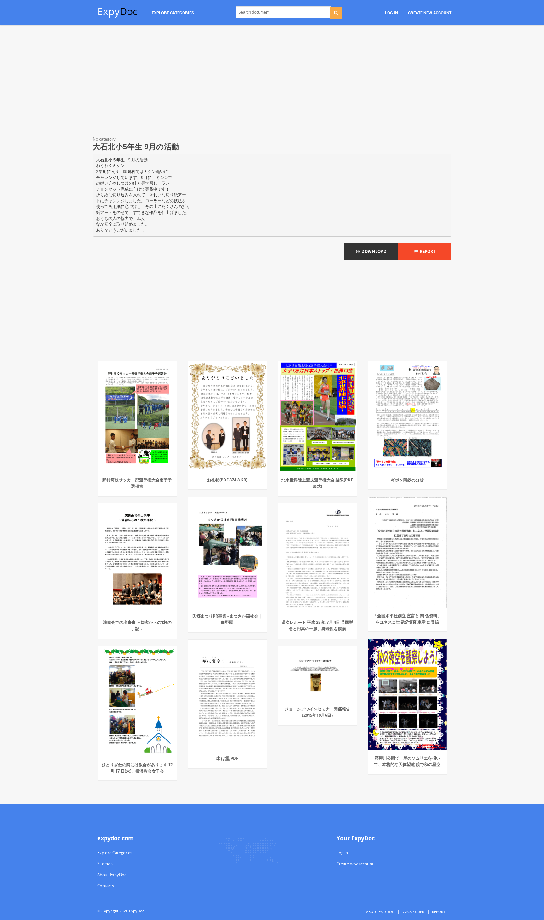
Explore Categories (114, 852)
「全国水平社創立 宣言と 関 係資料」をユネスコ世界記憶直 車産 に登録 (407, 619)
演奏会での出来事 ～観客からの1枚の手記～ (137, 625)
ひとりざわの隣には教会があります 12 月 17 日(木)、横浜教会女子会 (137, 768)
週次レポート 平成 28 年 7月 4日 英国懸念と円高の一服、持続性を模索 (317, 625)
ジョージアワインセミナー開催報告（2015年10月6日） (317, 712)
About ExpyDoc (111, 874)
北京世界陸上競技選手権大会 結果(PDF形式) (317, 483)
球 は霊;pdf (227, 758)
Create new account (355, 863)
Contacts (105, 885)
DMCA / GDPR (413, 911)
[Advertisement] (272, 82)
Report (427, 251)
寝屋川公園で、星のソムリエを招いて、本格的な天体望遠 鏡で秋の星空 (407, 761)
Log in (342, 852)
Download (373, 251)
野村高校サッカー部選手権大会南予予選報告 (137, 483)
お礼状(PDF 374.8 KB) (227, 480)
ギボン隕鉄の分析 (407, 480)
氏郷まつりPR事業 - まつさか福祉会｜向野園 (227, 619)
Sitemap (105, 863)
